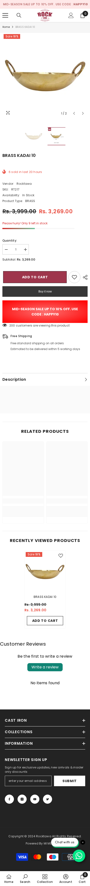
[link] (23, 501)
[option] (45, 75)
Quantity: (9, 240)
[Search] (19, 15)
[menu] (5, 15)
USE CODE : (72, 4)
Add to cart (34, 277)
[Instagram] (22, 799)
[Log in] (71, 15)
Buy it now (45, 291)
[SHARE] (84, 277)
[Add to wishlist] (74, 277)
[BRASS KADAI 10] (45, 571)
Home (6, 27)
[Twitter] (47, 799)
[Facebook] (9, 799)
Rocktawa (24, 184)
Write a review (45, 667)
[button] (74, 113)
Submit (69, 781)
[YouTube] (34, 799)
